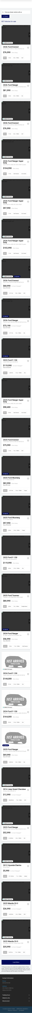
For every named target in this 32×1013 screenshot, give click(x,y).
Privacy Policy (12, 1010)
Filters (6, 16)
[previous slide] (3, 34)
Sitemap (21, 1010)
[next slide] (29, 34)
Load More (16, 962)
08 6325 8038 (6, 982)
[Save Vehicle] (28, 48)
